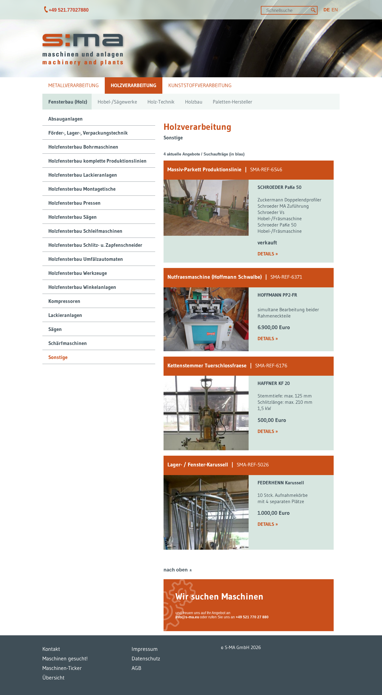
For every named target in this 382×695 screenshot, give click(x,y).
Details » (268, 254)
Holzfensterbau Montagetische (81, 189)
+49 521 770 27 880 (252, 617)
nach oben (176, 569)
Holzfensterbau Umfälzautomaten (85, 259)
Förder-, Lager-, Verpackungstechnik (88, 133)
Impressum (145, 649)
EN (335, 9)
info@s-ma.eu (187, 617)
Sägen (55, 329)
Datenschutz (146, 658)
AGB (136, 668)
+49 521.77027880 (69, 10)
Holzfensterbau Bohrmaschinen (83, 147)
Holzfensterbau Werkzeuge (77, 273)
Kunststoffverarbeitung (200, 85)
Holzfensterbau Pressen (74, 203)
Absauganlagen (65, 118)
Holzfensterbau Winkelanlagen (82, 287)
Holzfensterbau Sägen (72, 217)
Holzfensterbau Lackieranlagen (82, 175)
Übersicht (53, 677)
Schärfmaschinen (67, 343)
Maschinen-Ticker (62, 668)
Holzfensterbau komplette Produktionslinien (97, 161)
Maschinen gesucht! (65, 658)
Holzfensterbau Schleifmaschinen (85, 231)
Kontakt (51, 649)
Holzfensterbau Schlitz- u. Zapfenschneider (95, 245)
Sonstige (57, 357)
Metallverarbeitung (73, 85)
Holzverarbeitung (133, 85)
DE (327, 9)
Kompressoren (64, 301)
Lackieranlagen (65, 315)
